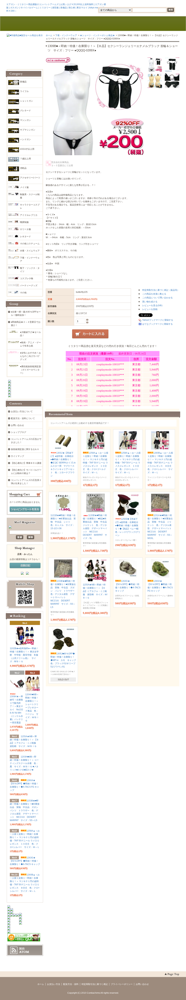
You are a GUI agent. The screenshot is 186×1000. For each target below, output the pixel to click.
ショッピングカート (162, 23)
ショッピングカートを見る (25, 509)
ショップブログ (18, 432)
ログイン (148, 4)
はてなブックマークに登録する (157, 324)
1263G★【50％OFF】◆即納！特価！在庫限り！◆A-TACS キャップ (25, 860)
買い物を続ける (149, 301)
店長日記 (25, 566)
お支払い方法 (53, 984)
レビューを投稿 (149, 309)
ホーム (24, 23)
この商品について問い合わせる (157, 297)
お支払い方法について (22, 411)
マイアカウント (168, 4)
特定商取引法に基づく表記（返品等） (160, 290)
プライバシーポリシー (122, 984)
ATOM (24, 952)
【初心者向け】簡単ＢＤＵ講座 (26, 463)
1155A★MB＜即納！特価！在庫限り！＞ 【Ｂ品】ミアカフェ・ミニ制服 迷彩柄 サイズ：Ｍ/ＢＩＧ (95, 591)
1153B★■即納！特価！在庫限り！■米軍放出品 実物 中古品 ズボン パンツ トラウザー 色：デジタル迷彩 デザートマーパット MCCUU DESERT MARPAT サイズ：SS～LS (63, 594)
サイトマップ (17, 456)
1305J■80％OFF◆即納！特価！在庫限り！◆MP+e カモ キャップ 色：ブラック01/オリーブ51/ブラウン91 (64, 660)
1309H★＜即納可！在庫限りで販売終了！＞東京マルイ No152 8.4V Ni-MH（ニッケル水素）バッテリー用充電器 (16, 709)
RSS (22, 949)
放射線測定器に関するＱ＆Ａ (25, 449)
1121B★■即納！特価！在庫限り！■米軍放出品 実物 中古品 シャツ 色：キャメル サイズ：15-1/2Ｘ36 (63, 522)
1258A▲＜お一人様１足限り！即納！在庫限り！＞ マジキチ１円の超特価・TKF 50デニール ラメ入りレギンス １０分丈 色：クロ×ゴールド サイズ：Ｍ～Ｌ (95, 463)
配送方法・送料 (70, 984)
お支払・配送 (58, 23)
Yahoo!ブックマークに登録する (157, 320)
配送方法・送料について (23, 418)
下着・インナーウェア (66, 35)
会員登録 (133, 4)
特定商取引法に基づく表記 (95, 984)
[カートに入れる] (90, 334)
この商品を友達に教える (154, 294)
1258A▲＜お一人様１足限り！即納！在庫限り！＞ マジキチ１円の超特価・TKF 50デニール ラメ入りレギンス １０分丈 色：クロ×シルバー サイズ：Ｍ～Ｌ (128, 463)
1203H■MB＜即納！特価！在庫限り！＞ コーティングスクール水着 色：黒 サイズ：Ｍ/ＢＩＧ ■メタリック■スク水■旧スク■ (24, 763)
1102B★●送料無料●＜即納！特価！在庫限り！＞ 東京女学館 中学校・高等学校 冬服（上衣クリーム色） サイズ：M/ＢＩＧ (24, 655)
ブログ (93, 23)
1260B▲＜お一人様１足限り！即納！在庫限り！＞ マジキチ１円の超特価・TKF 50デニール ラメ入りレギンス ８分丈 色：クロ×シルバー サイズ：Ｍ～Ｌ (160, 463)
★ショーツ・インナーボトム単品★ (97, 35)
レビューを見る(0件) (152, 305)
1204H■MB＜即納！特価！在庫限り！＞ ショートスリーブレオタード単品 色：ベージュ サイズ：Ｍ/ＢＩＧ (32, 707)
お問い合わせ (128, 23)
